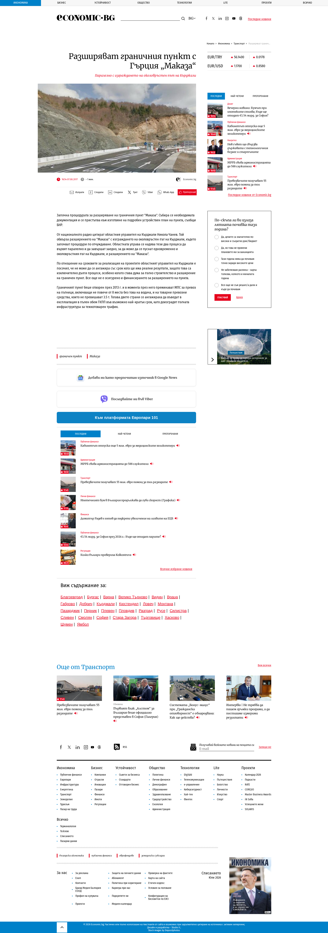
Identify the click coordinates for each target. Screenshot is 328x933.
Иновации (100, 784)
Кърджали (106, 604)
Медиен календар (122, 904)
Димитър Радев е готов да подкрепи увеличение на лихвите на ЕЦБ (127, 518)
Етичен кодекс (156, 883)
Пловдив (126, 611)
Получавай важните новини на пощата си (226, 745)
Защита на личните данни (126, 873)
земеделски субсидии (153, 855)
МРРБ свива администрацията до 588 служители (114, 464)
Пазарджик (70, 611)
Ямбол (83, 624)
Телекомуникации (194, 779)
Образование (159, 789)
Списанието (66, 836)
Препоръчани (170, 433)
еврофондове (126, 855)
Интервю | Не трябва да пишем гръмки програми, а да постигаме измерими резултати (248, 711)
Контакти (80, 883)
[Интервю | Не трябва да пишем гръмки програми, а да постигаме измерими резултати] (248, 688)
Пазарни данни (68, 841)
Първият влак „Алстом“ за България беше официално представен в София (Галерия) (135, 713)
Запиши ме (265, 747)
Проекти (267, 2)
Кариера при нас (121, 888)
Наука (220, 774)
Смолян (85, 617)
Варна (108, 597)
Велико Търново (132, 597)
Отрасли (99, 779)
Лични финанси (161, 779)
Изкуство (222, 794)
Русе (161, 611)
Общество (143, 2)
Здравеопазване (161, 794)
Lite (225, 2)
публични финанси (101, 855)
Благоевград (72, 597)
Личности (222, 789)
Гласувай (222, 297)
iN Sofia (249, 799)
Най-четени (124, 433)
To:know (64, 831)
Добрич (85, 604)
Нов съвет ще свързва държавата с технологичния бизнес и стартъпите (247, 148)
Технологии (184, 2)
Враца (172, 597)
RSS (125, 747)
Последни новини (259, 19)
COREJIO (249, 789)
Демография (159, 784)
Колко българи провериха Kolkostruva (106, 555)
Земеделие (66, 799)
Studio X (176, 927)
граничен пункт (70, 356)
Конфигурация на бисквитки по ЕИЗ (158, 897)
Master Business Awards (258, 794)
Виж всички (264, 665)
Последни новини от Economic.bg (249, 194)
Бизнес (61, 2)
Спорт (220, 799)
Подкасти (250, 779)
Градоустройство (161, 799)
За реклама (81, 873)
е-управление (191, 784)
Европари (65, 779)
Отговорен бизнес (129, 784)
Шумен (67, 624)
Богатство (222, 784)
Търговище (150, 617)
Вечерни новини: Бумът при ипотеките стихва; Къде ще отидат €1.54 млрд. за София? (247, 111)
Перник (90, 611)
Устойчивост (103, 2)
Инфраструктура (69, 784)
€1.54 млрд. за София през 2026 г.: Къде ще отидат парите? (121, 536)
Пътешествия (236, 352)
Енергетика (66, 789)
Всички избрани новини (176, 569)
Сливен (67, 617)
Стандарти (125, 779)
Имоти (98, 799)
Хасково (172, 617)
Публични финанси (71, 774)
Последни (80, 433)
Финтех (188, 799)
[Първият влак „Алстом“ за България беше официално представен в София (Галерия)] (135, 688)
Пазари (99, 789)
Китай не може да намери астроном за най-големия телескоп (244, 360)
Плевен (107, 611)
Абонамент (118, 878)
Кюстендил (129, 604)
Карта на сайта (156, 878)
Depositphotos (172, 930)
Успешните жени (254, 804)
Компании (100, 774)
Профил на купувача (86, 896)
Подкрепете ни (120, 896)
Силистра (178, 611)
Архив (239, 297)
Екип (78, 878)
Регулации (100, 804)
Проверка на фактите (160, 873)
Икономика (20, 2)
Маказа (95, 356)
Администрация (161, 809)
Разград (146, 611)
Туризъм (64, 804)
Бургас (93, 597)
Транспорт (239, 43)
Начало (210, 43)
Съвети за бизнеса (129, 774)
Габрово (68, 604)
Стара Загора (124, 617)
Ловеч (148, 604)
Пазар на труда (68, 809)
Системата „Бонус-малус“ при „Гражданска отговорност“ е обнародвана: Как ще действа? (192, 711)
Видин (157, 597)
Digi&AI (188, 774)
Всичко (307, 2)
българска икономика (71, 855)
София (102, 617)
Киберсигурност (193, 789)
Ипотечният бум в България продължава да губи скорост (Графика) (128, 500)
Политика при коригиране (126, 883)
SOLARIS (249, 809)
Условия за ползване (159, 888)
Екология (157, 804)
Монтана (165, 604)
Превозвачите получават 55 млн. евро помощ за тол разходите (124, 482)
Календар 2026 (253, 774)
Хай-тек (188, 794)
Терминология (68, 826)
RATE (247, 784)
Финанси (100, 794)
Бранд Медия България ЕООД (88, 889)
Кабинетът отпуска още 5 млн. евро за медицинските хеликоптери (128, 445)
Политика (157, 774)
